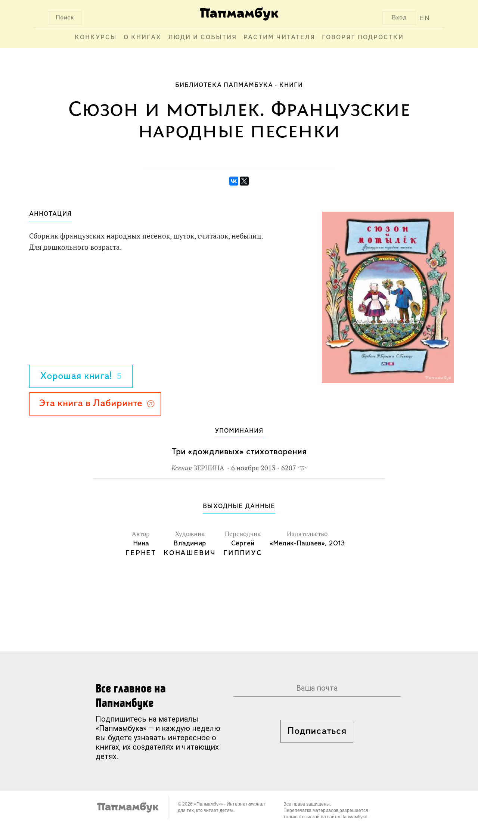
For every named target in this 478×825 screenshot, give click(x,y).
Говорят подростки (363, 37)
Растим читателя (279, 37)
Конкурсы (96, 37)
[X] (244, 181)
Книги (291, 85)
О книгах (142, 37)
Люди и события (202, 37)
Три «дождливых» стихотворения (239, 452)
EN (424, 18)
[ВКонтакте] (233, 181)
